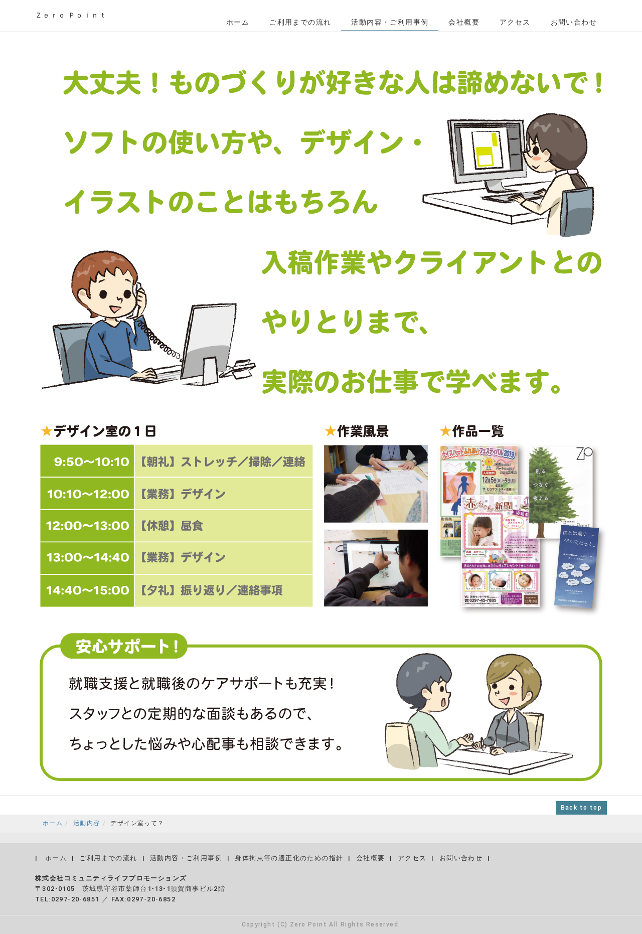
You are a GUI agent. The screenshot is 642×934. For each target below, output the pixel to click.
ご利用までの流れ (300, 22)
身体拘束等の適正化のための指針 (289, 858)
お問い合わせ (574, 22)
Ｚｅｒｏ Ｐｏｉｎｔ (71, 15)
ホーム (237, 22)
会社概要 (463, 22)
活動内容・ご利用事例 (389, 22)
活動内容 (86, 823)
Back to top (581, 807)
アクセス (515, 22)
